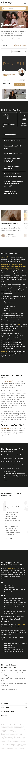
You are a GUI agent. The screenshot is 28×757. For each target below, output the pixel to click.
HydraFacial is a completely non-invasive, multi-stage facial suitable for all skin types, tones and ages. (13, 267)
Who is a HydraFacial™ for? (13, 153)
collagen (20, 324)
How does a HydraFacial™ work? (12, 147)
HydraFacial (5, 257)
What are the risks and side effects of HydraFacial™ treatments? (13, 183)
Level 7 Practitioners (20, 45)
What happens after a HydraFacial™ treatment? (12, 175)
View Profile (19, 84)
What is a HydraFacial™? (12, 141)
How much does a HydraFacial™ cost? (10, 192)
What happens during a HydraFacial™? (12, 167)
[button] (14, 9)
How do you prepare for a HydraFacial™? (13, 160)
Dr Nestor (4, 352)
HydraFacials (5, 428)
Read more (9, 538)
